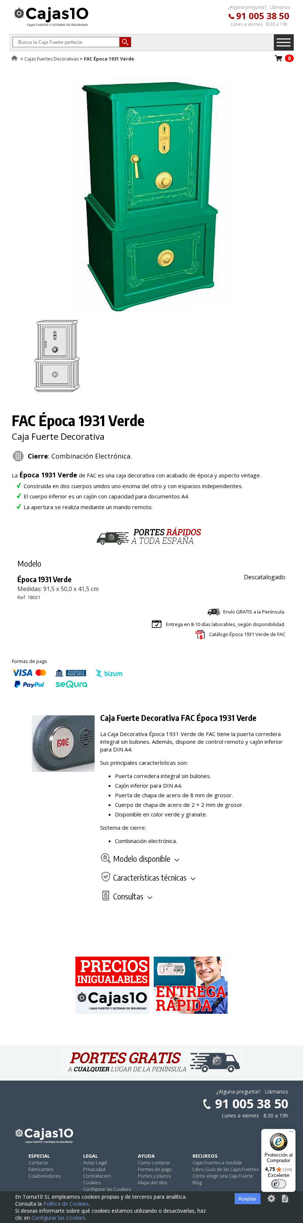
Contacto (38, 1162)
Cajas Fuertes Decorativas (51, 59)
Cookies (92, 1182)
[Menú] (291, 1133)
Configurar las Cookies (107, 1189)
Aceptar (247, 1199)
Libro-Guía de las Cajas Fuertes (226, 1169)
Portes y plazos (154, 1175)
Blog (197, 1182)
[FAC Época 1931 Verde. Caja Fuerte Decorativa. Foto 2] (57, 392)
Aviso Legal (95, 1162)
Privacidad (94, 1169)
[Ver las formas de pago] (67, 686)
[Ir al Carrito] (278, 60)
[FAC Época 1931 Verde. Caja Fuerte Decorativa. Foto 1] (148, 311)
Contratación (97, 1175)
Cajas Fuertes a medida (217, 1162)
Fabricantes (40, 1169)
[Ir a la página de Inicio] (51, 26)
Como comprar (154, 1162)
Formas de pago (155, 1169)
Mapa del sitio (152, 1182)
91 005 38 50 (262, 16)
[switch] (278, 1183)
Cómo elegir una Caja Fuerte (223, 1175)
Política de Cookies (66, 1203)
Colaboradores (44, 1175)
